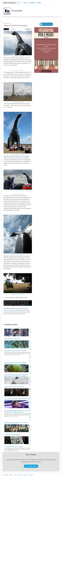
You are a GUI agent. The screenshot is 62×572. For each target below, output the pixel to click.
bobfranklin (21, 310)
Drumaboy (13, 310)
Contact (25, 2)
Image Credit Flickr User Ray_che (17, 70)
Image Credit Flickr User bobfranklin (18, 56)
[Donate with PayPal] (31, 466)
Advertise (32, 2)
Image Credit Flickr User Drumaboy (18, 194)
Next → (28, 29)
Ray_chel (6, 310)
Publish (38, 2)
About (15, 474)
